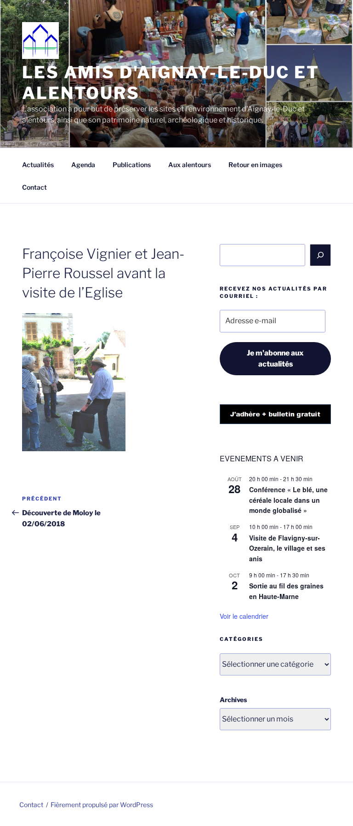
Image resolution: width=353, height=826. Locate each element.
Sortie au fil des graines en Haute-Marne (286, 591)
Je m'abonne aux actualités (275, 358)
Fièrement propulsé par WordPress (102, 805)
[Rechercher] (320, 255)
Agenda (83, 165)
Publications (132, 165)
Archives (233, 700)
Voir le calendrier (244, 616)
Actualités (38, 165)
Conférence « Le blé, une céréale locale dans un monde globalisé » (288, 500)
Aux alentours (189, 165)
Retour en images (255, 165)
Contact (34, 187)
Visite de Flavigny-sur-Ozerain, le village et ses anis (287, 548)
